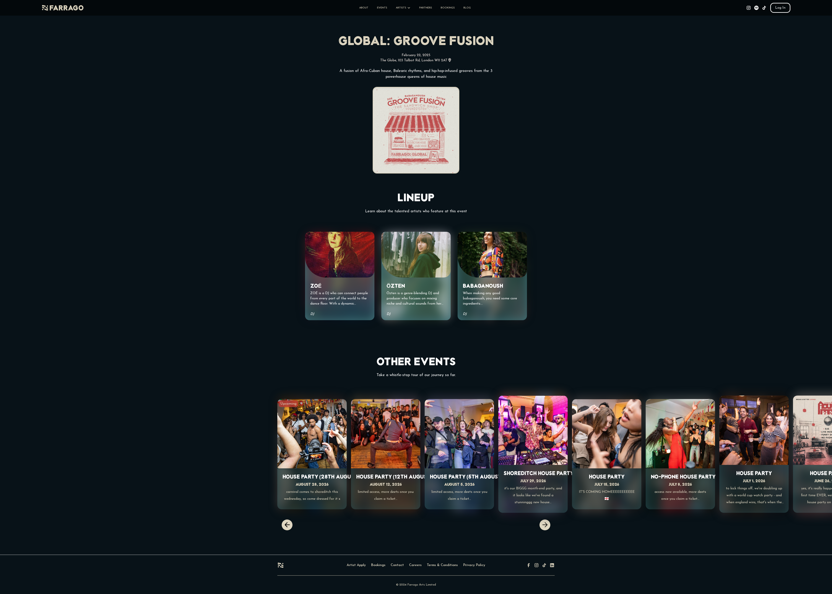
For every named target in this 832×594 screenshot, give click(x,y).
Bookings (378, 565)
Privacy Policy (474, 565)
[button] (403, 8)
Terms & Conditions (442, 565)
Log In (780, 8)
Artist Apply (356, 565)
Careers (415, 565)
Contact (397, 565)
